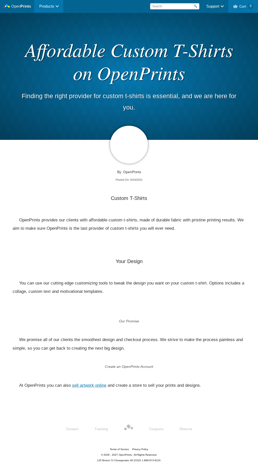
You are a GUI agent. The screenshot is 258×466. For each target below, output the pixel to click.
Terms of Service (119, 449)
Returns (186, 429)
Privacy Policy (140, 449)
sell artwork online (89, 385)
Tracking (101, 429)
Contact (72, 429)
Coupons (156, 429)
